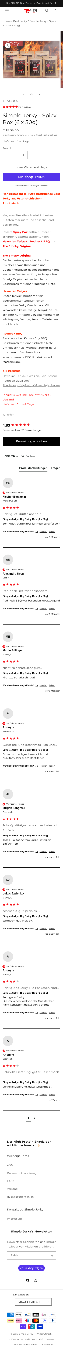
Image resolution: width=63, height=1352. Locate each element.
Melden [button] (43, 531)
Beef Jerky (20, 21)
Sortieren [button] (9, 456)
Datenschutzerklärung (22, 1173)
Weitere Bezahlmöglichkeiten (31, 185)
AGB (10, 1165)
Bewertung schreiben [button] (31, 441)
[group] (31, 425)
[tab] (33, 468)
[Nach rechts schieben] (39, 94)
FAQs (10, 1181)
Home (6, 21)
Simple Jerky (26, 1334)
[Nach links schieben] (24, 94)
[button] (7, 10)
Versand (21, 135)
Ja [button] (37, 531)
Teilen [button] (10, 414)
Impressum (14, 1218)
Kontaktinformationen (25, 1344)
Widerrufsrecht (44, 1334)
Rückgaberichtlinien (20, 1196)
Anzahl (7, 148)
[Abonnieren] (52, 1255)
